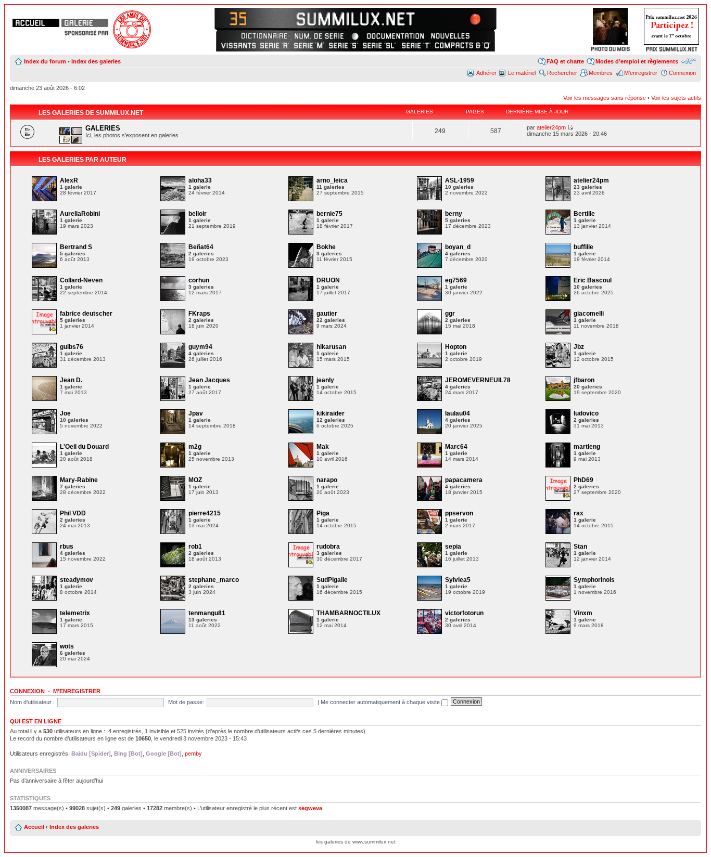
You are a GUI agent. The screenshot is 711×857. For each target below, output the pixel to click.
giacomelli (589, 313)
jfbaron (584, 380)
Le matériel (522, 73)
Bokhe (326, 247)
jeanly (325, 380)
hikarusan (331, 346)
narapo (326, 480)
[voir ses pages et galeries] (44, 199)
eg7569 (456, 280)
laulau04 (457, 413)
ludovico (586, 413)
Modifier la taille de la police (688, 61)
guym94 (200, 346)
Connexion (682, 73)
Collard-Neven (81, 280)
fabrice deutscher (86, 313)
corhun (198, 280)
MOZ (195, 480)
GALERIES (102, 128)
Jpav (195, 413)
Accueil (34, 827)
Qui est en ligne (35, 721)
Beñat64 (200, 247)
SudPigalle (332, 579)
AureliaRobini (80, 213)
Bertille (584, 213)
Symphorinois (594, 579)
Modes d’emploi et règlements (636, 61)
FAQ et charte (565, 61)
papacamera (464, 480)
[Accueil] (35, 23)
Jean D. (71, 380)
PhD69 (583, 480)
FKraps (199, 313)
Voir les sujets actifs (676, 98)
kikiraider (330, 413)
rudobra (328, 546)
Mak (322, 446)
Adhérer (486, 73)
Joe (65, 413)
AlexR (69, 180)
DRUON (328, 280)
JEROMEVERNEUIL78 (478, 380)
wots (67, 646)
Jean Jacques (209, 380)
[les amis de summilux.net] (86, 33)
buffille (583, 247)
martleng (587, 446)
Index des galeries (96, 61)
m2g (194, 446)
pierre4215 (204, 513)
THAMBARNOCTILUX (348, 613)
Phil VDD (73, 513)
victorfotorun (464, 613)
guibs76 (71, 346)
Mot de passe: (186, 702)
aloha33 (200, 180)
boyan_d (458, 247)
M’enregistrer (640, 73)
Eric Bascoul (593, 280)
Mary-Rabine (79, 480)
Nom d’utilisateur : (32, 702)
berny (453, 213)
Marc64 (456, 446)
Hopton (455, 346)
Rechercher (562, 73)
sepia (453, 546)
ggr (450, 313)
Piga (322, 513)
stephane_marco (213, 579)
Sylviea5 (458, 579)
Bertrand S (76, 247)
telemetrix (75, 613)
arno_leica (332, 180)
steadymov (76, 579)
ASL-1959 (459, 180)
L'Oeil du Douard (84, 446)
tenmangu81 (206, 613)
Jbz (579, 346)
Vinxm (583, 613)
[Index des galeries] (84, 23)
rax (578, 513)
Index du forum (45, 61)
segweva (310, 808)
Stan (580, 546)
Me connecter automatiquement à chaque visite (381, 702)
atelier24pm (551, 127)
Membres (601, 73)
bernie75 (329, 213)
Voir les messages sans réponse (604, 98)
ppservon (459, 513)
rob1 (195, 546)
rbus (66, 546)
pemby (193, 753)
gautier (326, 313)
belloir (197, 213)
